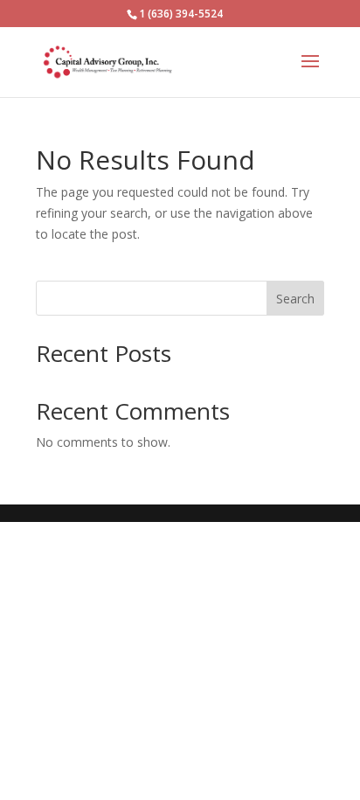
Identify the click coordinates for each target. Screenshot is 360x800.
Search (295, 298)
